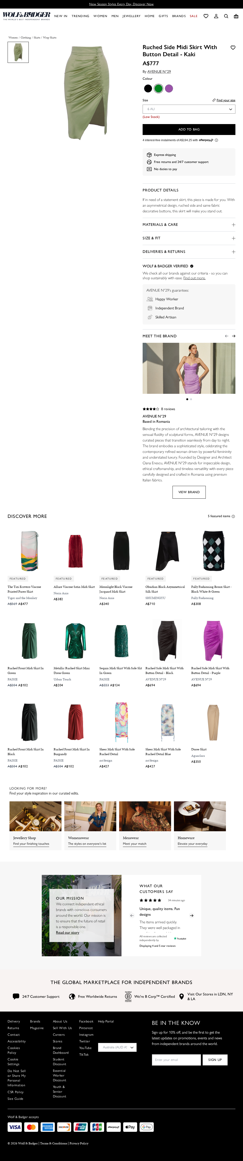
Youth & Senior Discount (59, 1091)
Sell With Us (62, 1028)
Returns (13, 1028)
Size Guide (15, 1099)
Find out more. (194, 278)
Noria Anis (61, 593)
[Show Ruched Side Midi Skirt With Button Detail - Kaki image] (18, 52)
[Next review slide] (192, 915)
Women (13, 37)
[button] (216, 16)
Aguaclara (198, 755)
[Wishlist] (206, 16)
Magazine (37, 1028)
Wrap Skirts (49, 37)
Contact (14, 1035)
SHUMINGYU (155, 598)
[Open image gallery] (86, 94)
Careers (59, 1035)
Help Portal (106, 1021)
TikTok (84, 1055)
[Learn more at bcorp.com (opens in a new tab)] (128, 996)
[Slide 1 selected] (187, 399)
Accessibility (17, 1041)
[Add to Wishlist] (233, 47)
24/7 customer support (193, 162)
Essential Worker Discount (59, 1075)
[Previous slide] (226, 336)
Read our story (67, 932)
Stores (57, 1041)
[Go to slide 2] (191, 399)
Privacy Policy (79, 1143)
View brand (189, 492)
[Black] (148, 88)
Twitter (84, 1041)
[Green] (158, 88)
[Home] (26, 16)
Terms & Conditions (53, 1143)
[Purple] (169, 88)
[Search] (226, 16)
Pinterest (86, 1028)
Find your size (226, 100)
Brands (35, 1021)
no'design (105, 760)
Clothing (26, 37)
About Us (60, 1021)
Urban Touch (62, 679)
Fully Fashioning (202, 598)
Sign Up (215, 1060)
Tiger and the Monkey (22, 598)
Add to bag (189, 129)
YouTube (85, 1048)
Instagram (86, 1035)
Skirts (37, 37)
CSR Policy (16, 1092)
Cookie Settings (13, 1061)
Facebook (86, 1021)
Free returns (162, 162)
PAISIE (13, 679)
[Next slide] (233, 336)
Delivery (14, 1021)
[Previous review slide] (132, 915)
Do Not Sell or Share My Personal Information (17, 1078)
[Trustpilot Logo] (179, 938)
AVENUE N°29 (159, 71)
